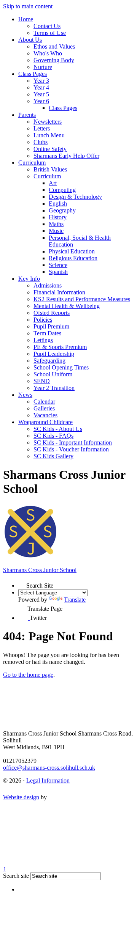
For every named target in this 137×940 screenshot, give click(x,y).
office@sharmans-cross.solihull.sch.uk (49, 767)
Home (25, 19)
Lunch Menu (49, 135)
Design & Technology (75, 196)
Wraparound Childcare (45, 422)
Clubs (40, 142)
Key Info (29, 278)
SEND (41, 381)
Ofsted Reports (51, 313)
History (58, 217)
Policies (42, 319)
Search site (16, 875)
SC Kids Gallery (53, 456)
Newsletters (47, 121)
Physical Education (72, 251)
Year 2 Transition (54, 388)
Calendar (44, 401)
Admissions (47, 285)
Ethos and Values (54, 46)
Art (53, 183)
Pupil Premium (51, 326)
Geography (62, 210)
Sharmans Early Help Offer (66, 155)
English (58, 203)
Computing (62, 190)
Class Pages (32, 74)
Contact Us (47, 26)
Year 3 (41, 80)
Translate (75, 599)
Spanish (58, 272)
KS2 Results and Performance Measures (81, 299)
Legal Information (48, 780)
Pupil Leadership (53, 354)
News (25, 394)
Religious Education (73, 258)
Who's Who (47, 53)
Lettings (43, 340)
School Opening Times (61, 367)
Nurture (42, 67)
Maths (56, 224)
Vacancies (45, 415)
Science (58, 265)
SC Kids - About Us (57, 429)
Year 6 (41, 101)
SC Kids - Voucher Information (71, 449)
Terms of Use (49, 33)
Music (56, 231)
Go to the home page (28, 674)
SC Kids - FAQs (53, 435)
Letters (41, 128)
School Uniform (52, 374)
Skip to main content (28, 6)
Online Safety (50, 149)
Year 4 (41, 87)
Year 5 (41, 94)
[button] (22, 584)
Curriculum (32, 162)
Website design (21, 797)
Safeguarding (49, 360)
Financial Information (59, 292)
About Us (30, 39)
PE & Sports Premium (60, 347)
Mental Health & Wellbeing (66, 306)
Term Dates (47, 333)
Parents (27, 115)
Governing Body (53, 60)
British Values (50, 169)
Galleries (44, 408)
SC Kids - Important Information (72, 442)
